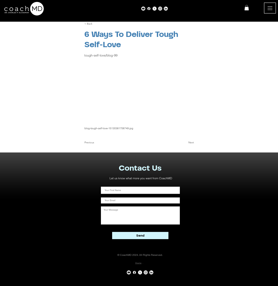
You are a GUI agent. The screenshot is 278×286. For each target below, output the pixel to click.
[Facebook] (149, 9)
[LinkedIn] (166, 9)
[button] (246, 7)
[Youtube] (143, 9)
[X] (155, 9)
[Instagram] (160, 9)
